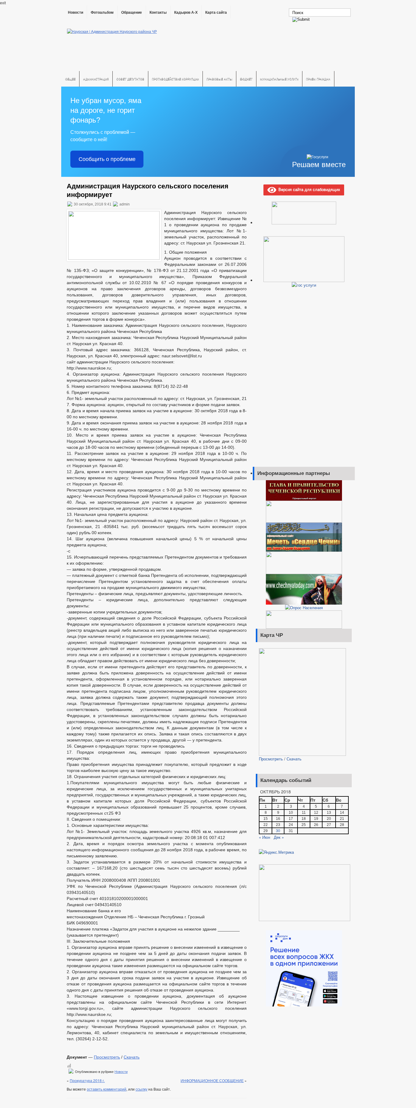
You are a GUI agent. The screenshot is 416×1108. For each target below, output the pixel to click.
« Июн (264, 837)
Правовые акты (219, 79)
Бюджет (246, 79)
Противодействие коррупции (175, 79)
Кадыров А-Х (186, 12)
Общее (70, 79)
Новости (75, 12)
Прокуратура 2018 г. (87, 1080)
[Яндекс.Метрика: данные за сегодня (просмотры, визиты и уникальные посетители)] (276, 852)
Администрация (96, 79)
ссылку (141, 1089)
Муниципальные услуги (279, 79)
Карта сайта (216, 12)
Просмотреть (107, 1057)
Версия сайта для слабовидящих (308, 189)
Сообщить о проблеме (107, 159)
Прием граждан (318, 79)
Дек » (279, 837)
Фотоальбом (102, 12)
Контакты (158, 12)
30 (278, 831)
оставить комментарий (106, 1089)
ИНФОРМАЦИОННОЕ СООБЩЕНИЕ (212, 1080)
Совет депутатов (130, 79)
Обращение (131, 12)
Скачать (131, 1057)
